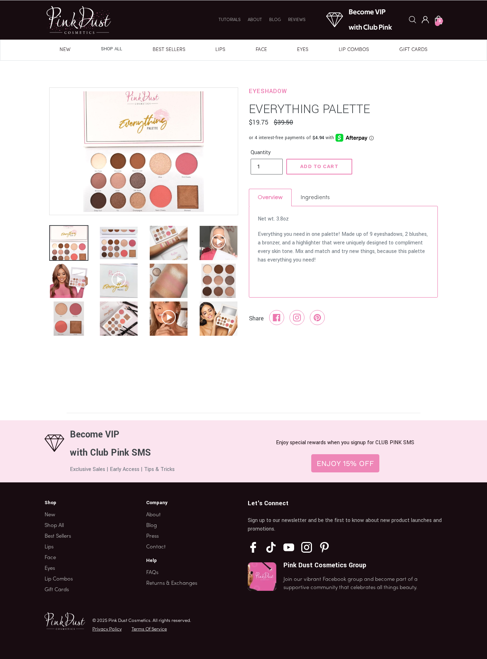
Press (152, 536)
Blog (275, 20)
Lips (220, 49)
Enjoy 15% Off (345, 463)
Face (261, 49)
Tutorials (230, 20)
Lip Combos (354, 49)
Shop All (111, 49)
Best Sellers (169, 49)
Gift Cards (413, 49)
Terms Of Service (149, 629)
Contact (156, 546)
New (65, 49)
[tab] (270, 197)
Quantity (261, 152)
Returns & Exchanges (171, 583)
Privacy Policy (107, 629)
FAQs (152, 572)
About (255, 20)
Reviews (297, 20)
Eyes (302, 49)
